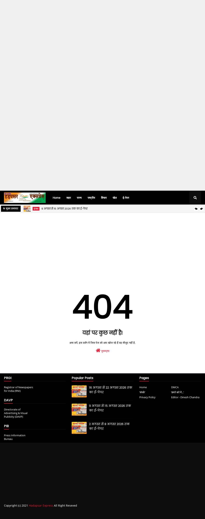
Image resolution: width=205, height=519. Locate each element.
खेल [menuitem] (115, 198)
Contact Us (183, 513)
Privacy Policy (147, 397)
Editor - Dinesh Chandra (185, 397)
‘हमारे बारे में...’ (177, 392)
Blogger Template (66, 513)
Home (143, 387)
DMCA (175, 387)
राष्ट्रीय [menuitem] (91, 198)
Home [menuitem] (56, 198)
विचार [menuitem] (104, 198)
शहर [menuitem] (68, 198)
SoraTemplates (26, 513)
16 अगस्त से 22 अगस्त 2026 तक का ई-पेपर (110, 389)
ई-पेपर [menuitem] (126, 198)
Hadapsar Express (41, 505)
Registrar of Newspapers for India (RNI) (18, 389)
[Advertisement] (102, 67)
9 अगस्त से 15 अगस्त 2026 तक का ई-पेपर (64, 209)
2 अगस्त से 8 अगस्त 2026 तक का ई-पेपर (109, 426)
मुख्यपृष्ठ (104, 351)
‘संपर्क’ (142, 392)
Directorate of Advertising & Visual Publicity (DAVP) (15, 413)
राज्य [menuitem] (79, 198)
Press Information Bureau (14, 437)
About (168, 513)
